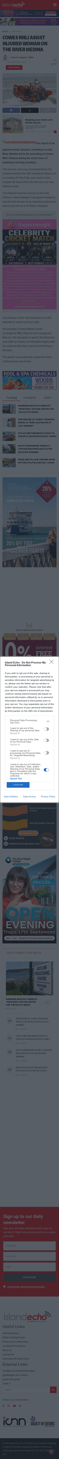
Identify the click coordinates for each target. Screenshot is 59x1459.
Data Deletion (11, 796)
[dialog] (29, 729)
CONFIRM (18, 785)
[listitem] (29, 721)
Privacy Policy (48, 796)
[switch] (46, 729)
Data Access (29, 796)
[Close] (52, 663)
